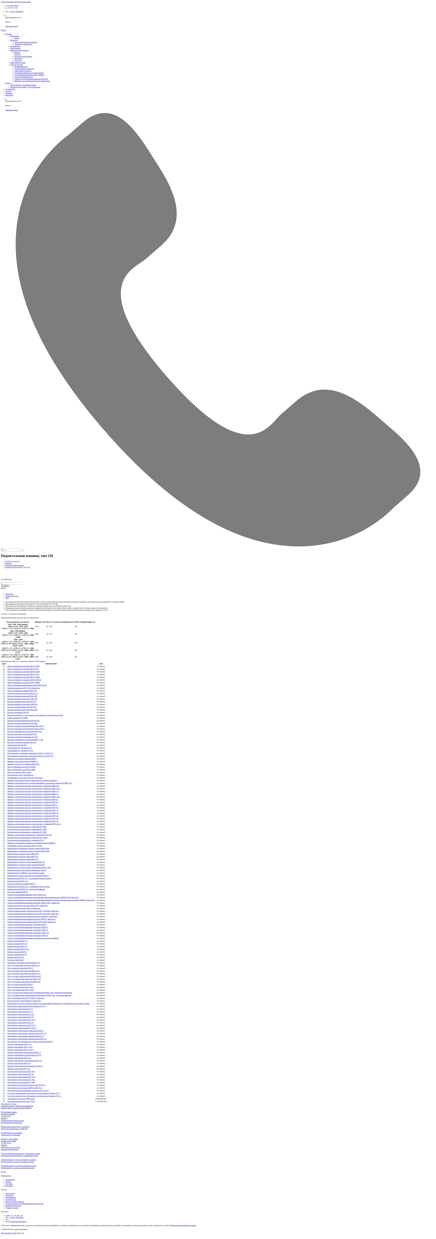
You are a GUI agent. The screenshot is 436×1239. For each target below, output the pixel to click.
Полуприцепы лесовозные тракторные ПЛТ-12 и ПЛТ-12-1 (30, 756)
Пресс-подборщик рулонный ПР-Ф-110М (23, 666)
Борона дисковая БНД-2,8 (17, 946)
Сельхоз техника (16, 65)
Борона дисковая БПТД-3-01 (18, 949)
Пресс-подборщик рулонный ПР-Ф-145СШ (24, 680)
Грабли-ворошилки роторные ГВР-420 (22, 699)
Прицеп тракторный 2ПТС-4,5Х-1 (20, 1050)
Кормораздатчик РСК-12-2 (17, 881)
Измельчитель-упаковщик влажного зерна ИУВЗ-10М (28, 851)
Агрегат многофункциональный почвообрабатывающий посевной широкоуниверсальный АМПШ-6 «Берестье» (51, 900)
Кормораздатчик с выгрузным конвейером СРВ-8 (26, 870)
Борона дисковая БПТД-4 (17, 952)
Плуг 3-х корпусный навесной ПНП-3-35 (23, 971)
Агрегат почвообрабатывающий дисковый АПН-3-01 (28, 933)
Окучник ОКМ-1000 (15, 960)
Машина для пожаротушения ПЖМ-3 (21, 759)
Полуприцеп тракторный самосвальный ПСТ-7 (25, 1036)
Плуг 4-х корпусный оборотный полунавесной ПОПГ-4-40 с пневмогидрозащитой (39, 993)
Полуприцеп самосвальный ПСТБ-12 (21, 1028)
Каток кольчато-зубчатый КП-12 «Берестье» (24, 1001)
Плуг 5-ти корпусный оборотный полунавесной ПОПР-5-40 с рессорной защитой (39, 995)
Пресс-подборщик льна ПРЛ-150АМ (21, 767)
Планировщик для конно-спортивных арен (17, 1168)
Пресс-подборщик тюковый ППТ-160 (22, 691)
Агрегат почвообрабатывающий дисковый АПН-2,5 (27, 927)
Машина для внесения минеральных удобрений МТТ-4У (29, 835)
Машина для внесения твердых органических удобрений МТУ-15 (32, 813)
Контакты (9, 95)
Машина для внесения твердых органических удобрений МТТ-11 (32, 810)
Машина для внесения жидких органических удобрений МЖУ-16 (32, 791)
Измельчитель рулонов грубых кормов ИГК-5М (25, 865)
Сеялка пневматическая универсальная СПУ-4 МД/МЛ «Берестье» (33, 914)
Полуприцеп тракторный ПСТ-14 (20, 1023)
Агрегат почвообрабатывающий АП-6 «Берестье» (26, 895)
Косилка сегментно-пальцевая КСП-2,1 (22, 693)
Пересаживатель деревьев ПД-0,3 (20, 751)
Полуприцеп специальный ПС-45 (20, 1074)
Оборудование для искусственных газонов (17, 1162)
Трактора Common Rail (23, 44)
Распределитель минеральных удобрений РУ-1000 (26, 827)
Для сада (18, 61)
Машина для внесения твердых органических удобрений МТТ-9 (32, 805)
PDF (7, 598)
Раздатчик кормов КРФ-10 (17, 892)
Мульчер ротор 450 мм (9, 1149)
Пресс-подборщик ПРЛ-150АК (19, 772)
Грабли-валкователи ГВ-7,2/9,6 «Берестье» (23, 688)
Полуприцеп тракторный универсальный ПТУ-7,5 (27, 1033)
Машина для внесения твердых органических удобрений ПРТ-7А (32, 802)
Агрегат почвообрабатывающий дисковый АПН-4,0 (27, 936)
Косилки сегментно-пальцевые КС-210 (22, 737)
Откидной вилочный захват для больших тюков (19, 1156)
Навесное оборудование (19, 50)
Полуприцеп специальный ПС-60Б (21, 1082)
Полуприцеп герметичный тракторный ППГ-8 (25, 1031)
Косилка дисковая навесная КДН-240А (22, 710)
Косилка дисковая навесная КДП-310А (22, 723)
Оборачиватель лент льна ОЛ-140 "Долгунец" (25, 778)
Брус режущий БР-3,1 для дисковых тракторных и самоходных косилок (35, 715)
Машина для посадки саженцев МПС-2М (23, 764)
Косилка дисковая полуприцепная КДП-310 (24, 731)
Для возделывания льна (24, 77)
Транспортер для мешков (10, 1135)
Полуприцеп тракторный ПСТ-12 (20, 1017)
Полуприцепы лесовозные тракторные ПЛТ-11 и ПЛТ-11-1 (30, 753)
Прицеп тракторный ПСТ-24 (18, 1069)
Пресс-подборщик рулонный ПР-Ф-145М (23, 672)
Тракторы (13, 40)
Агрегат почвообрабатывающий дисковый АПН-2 (27, 925)
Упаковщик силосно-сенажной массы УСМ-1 (24, 846)
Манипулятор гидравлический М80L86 (16, 1108)
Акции (8, 83)
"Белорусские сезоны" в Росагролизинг (25, 87)
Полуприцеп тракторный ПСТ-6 (20, 1009)
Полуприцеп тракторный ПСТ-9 (20, 1012)
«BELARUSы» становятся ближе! (23, 85)
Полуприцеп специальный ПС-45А (21, 1077)
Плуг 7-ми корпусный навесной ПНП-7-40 (24, 979)
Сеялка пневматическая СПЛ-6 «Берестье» (24, 908)
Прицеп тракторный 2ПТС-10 (19, 1063)
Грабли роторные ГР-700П (17, 718)
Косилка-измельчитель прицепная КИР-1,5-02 (25, 740)
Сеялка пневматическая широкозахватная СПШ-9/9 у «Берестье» (32, 916)
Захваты (18, 54)
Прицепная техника (17, 63)
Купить (4, 1118)
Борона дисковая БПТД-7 (17, 955)
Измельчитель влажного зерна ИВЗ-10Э (22, 857)
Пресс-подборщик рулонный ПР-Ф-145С (23, 674)
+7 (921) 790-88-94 (16, 12)
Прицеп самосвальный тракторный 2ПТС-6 (24, 1055)
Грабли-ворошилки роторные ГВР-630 (22, 704)
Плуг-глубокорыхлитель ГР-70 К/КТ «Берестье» (26, 998)
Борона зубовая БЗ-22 (15, 957)
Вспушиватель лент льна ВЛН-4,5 (20, 775)
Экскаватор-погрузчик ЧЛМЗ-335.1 (21, 1099)
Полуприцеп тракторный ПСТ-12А (21, 1020)
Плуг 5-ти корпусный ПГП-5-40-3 (20, 987)
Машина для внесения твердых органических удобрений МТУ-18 (32, 816)
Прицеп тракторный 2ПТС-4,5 (19, 1044)
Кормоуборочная (21, 67)
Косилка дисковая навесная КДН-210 (21, 702)
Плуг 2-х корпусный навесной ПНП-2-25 (23, 965)
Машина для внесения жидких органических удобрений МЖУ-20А (33, 797)
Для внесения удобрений (24, 69)
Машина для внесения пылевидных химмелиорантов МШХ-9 (31, 843)
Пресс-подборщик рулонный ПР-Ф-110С (23, 669)
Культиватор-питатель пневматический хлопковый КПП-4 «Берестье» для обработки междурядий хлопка (48, 1004)
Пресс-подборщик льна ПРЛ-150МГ (21, 770)
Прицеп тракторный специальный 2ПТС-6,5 (24, 1061)
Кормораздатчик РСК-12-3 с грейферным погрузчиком (28, 887)
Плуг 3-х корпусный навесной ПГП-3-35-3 (24, 974)
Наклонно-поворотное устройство (14, 1129)
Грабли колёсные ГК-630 (17, 745)
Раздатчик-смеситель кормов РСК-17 (21, 884)
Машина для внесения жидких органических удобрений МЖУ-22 (32, 799)
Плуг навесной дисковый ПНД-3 (20, 968)
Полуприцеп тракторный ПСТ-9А (20, 1014)
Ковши (17, 52)
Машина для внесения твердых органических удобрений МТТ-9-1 (33, 808)
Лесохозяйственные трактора (26, 42)
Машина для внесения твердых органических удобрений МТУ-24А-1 (34, 824)
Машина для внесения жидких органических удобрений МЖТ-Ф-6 (33, 786)
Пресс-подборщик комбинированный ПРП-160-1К (27, 685)
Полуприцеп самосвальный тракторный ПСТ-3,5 (26, 1006)
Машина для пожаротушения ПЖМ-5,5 (22, 761)
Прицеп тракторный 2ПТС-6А (19, 1058)
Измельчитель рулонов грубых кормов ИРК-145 (26, 862)
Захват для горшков (8, 1141)
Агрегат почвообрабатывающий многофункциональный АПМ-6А (33, 938)
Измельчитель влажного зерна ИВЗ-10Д (22, 859)
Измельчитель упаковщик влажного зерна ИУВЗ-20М (28, 848)
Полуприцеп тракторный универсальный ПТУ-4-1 (27, 1039)
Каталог (8, 34)
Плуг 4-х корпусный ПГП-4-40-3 (20, 984)
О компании (10, 89)
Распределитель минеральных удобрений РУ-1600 (26, 829)
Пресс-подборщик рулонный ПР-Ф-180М (23, 683)
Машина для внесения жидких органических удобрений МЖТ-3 (32, 780)
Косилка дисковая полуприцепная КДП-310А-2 (25, 729)
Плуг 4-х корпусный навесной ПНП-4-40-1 (24, 976)
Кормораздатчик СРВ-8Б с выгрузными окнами (25, 873)
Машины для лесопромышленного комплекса (32, 81)
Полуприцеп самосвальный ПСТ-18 (21, 1025)
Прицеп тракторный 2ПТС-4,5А (20, 1047)
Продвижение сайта (8, 1233)
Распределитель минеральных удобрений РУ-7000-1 (27, 838)
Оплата (8, 91)
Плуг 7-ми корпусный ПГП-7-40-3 (20, 990)
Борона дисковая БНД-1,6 (17, 941)
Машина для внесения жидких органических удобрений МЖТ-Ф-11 (33, 789)
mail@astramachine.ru (19, 1222)
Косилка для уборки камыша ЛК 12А (21, 742)
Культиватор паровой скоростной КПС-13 (23, 963)
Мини (17, 38)
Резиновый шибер (8, 1114)
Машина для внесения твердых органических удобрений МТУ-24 (32, 821)
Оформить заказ (11, 26)
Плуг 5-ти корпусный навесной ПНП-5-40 (23, 982)
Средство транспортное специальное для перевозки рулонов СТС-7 (33, 1093)
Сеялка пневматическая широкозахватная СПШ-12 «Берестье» (31, 919)
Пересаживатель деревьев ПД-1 (19, 748)
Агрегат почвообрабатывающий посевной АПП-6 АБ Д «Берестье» (33, 903)
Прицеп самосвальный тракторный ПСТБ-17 (24, 1066)
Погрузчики (14, 36)
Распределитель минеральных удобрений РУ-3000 (26, 832)
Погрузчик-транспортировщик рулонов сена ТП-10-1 (28, 1091)
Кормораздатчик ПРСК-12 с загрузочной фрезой (26, 889)
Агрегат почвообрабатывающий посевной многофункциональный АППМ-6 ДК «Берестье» (43, 897)
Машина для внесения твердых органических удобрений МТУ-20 (32, 819)
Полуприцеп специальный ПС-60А (21, 1080)
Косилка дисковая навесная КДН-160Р (22, 696)
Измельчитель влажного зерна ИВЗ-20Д (22, 854)
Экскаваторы (15, 46)
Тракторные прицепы (23, 71)
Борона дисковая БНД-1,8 (17, 944)
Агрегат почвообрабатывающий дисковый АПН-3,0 (27, 930)
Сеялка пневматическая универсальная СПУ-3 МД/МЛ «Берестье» (33, 911)
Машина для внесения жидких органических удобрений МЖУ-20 (32, 794)
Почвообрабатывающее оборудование (29, 75)
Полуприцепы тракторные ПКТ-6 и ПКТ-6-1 (24, 1088)
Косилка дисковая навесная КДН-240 (21, 707)
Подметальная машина (23, 56)
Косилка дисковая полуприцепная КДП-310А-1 (25, 726)
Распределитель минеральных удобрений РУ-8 (25, 840)
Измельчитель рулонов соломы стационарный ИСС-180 (29, 868)
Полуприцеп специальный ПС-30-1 (21, 1072)
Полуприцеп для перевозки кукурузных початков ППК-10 (30, 1042)
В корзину (5, 586)
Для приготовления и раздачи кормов (29, 73)
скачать (42, 661)
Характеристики (11, 596)
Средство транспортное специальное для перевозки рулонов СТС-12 (34, 1096)
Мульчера (18, 59)
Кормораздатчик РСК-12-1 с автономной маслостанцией (29, 878)
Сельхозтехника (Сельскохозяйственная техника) (24, 1204)
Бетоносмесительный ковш (11, 1123)
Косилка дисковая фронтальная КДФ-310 (23, 721)
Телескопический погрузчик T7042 (21, 1101)
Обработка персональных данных (183, 1225)
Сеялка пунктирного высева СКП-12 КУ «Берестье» (27, 906)
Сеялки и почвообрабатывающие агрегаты (31, 79)
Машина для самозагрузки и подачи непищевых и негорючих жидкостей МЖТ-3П (39, 783)
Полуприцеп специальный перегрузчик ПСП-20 (26, 1085)
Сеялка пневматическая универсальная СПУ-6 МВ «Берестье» (31, 922)
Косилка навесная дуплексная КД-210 (22, 734)
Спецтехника (15, 48)
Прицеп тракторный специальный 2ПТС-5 (24, 1052)
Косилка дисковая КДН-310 (18, 712)
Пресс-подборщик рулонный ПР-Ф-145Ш (23, 677)
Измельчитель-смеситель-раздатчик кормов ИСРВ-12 (28, 876)
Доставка (9, 93)
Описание (9, 594)
